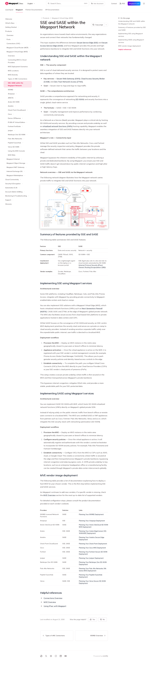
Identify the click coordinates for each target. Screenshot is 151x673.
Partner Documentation (34, 10)
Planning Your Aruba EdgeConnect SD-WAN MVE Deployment (93, 532)
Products (46, 18)
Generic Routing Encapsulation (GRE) (92, 267)
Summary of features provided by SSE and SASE (132, 28)
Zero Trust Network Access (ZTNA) (68, 82)
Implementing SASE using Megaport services (131, 41)
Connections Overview (53, 598)
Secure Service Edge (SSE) (87, 43)
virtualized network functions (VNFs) (57, 126)
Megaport (19, 10)
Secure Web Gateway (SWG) (68, 79)
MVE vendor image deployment (129, 46)
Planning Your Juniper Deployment (91, 558)
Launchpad (9, 10)
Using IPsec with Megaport (55, 606)
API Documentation (52, 10)
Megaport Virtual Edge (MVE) (62, 18)
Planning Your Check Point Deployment (93, 544)
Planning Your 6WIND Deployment (91, 514)
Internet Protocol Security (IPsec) (91, 265)
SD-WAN (80, 99)
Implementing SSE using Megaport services (130, 35)
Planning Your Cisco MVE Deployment (92, 548)
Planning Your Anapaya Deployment (92, 521)
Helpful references (124, 49)
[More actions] (106, 25)
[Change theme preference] (144, 3)
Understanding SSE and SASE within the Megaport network (131, 22)
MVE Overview (49, 495)
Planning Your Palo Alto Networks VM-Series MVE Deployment (93, 569)
